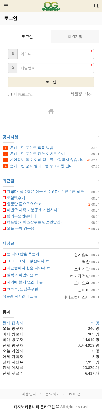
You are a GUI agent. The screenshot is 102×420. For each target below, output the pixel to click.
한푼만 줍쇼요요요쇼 (23, 204)
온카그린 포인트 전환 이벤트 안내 (35, 154)
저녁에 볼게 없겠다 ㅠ (24, 282)
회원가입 (75, 37)
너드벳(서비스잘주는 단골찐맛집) (34, 222)
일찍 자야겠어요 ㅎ (22, 275)
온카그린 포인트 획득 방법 (29, 148)
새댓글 (8, 243)
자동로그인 (23, 94)
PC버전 (75, 394)
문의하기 (52, 394)
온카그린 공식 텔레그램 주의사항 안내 (39, 166)
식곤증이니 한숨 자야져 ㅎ (28, 268)
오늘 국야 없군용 (20, 228)
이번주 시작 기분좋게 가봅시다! (32, 210)
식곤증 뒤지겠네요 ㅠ (20, 296)
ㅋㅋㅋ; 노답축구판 (22, 289)
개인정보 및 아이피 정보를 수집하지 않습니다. (45, 160)
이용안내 (29, 394)
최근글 (8, 181)
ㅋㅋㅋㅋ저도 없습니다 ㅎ (27, 261)
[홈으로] (51, 111)
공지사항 (10, 137)
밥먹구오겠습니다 (21, 216)
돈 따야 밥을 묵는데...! (25, 254)
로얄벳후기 (15, 198)
